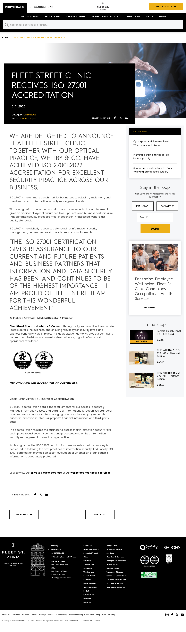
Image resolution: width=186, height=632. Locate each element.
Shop (149, 16)
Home (5, 38)
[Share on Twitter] (120, 118)
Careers (25, 615)
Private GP (52, 16)
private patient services (46, 472)
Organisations (42, 7)
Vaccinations (76, 16)
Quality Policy (61, 615)
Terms (33, 615)
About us (5, 615)
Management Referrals (116, 561)
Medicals (87, 602)
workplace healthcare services (90, 472)
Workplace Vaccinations (117, 576)
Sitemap (112, 615)
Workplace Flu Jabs (115, 572)
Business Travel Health (116, 580)
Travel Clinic (29, 16)
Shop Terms (101, 615)
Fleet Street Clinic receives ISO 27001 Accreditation (38, 38)
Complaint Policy (76, 615)
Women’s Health (90, 587)
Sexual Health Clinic (106, 16)
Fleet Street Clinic (20, 326)
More (162, 16)
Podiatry (87, 591)
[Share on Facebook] (114, 118)
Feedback (89, 615)
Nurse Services (89, 583)
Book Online (56, 549)
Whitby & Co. (47, 326)
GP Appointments (91, 549)
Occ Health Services (115, 557)
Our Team (134, 16)
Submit (155, 228)
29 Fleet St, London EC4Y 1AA (63, 557)
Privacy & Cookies (46, 615)
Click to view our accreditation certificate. (43, 383)
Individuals (14, 7)
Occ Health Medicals (115, 583)
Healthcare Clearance (116, 587)
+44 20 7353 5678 (57, 553)
